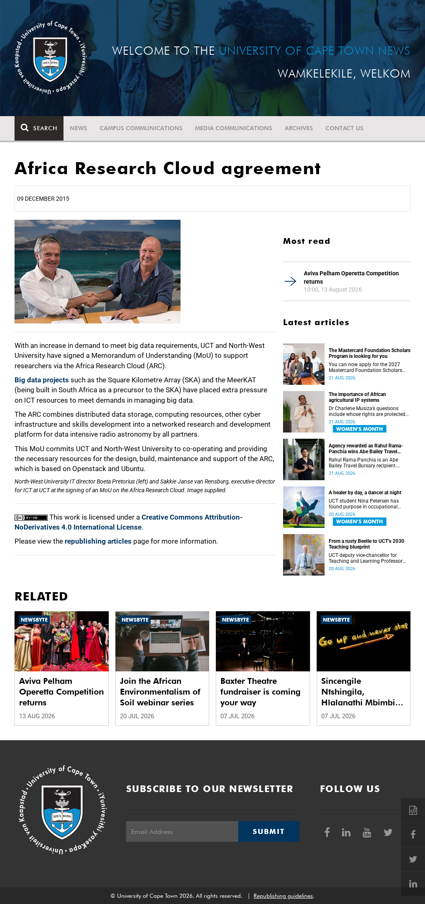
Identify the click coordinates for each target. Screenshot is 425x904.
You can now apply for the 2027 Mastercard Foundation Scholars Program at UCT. (365, 367)
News (78, 128)
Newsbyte (34, 620)
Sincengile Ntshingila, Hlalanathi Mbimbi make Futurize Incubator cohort (358, 692)
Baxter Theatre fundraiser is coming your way (260, 691)
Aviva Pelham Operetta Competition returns (351, 277)
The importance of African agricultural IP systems (357, 397)
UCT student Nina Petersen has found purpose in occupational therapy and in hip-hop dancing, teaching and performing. (364, 504)
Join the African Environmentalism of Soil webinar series (160, 691)
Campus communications (141, 128)
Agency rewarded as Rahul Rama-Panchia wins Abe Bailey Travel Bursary (366, 448)
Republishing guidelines (283, 895)
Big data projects (42, 380)
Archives (299, 128)
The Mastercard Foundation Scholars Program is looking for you (369, 353)
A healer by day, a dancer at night (365, 493)
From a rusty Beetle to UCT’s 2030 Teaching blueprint (366, 544)
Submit (268, 831)
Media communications (233, 128)
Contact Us (344, 128)
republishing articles (98, 541)
